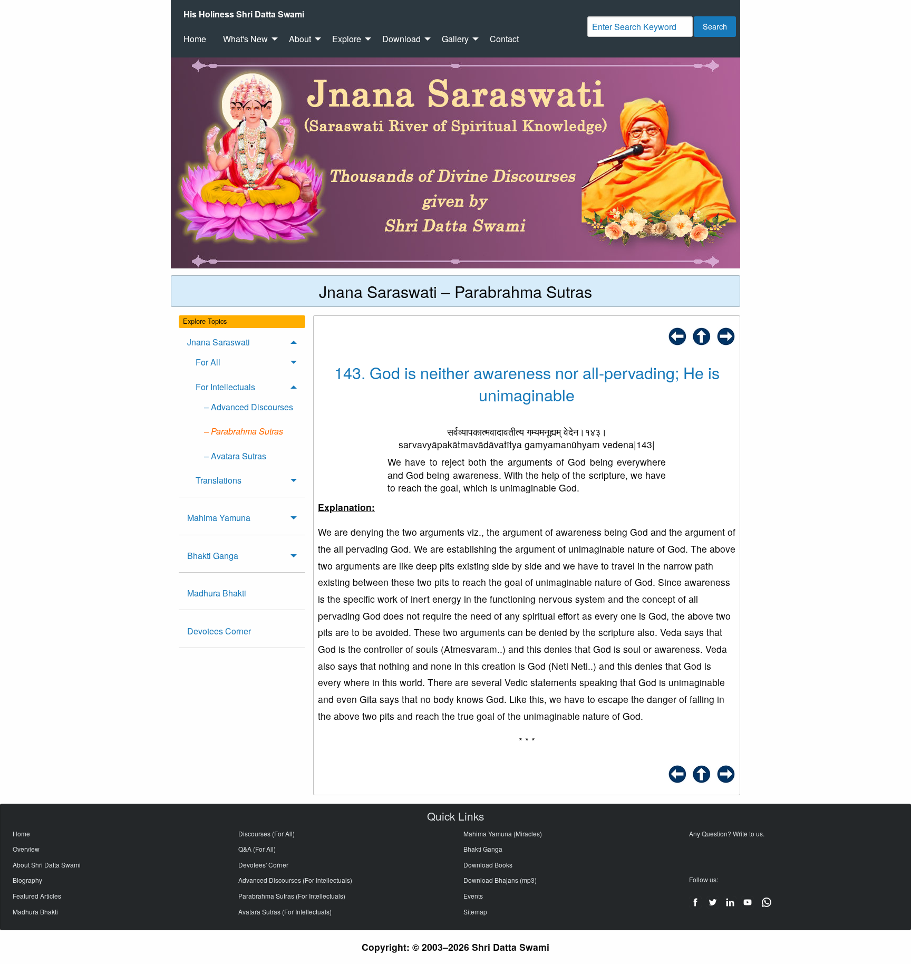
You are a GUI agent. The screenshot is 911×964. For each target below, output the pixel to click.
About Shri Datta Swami (47, 864)
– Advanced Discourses (248, 407)
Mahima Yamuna (218, 518)
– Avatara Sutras (235, 456)
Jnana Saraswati (218, 342)
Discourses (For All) (266, 833)
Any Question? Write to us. (726, 833)
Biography (27, 879)
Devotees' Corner (263, 864)
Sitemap (475, 911)
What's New (245, 39)
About (300, 39)
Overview (26, 848)
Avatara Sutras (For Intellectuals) (285, 911)
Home (194, 39)
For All (208, 362)
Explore (346, 39)
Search (715, 26)
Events (473, 895)
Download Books (487, 864)
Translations (218, 480)
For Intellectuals (225, 387)
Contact (504, 39)
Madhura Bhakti (216, 593)
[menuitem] (244, 14)
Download (401, 39)
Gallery (455, 39)
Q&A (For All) (257, 848)
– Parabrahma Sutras (243, 431)
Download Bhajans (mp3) (500, 879)
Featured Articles (37, 895)
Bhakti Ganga (212, 556)
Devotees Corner (219, 631)
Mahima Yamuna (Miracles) (502, 833)
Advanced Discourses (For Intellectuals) (295, 879)
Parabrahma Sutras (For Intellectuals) (291, 895)
